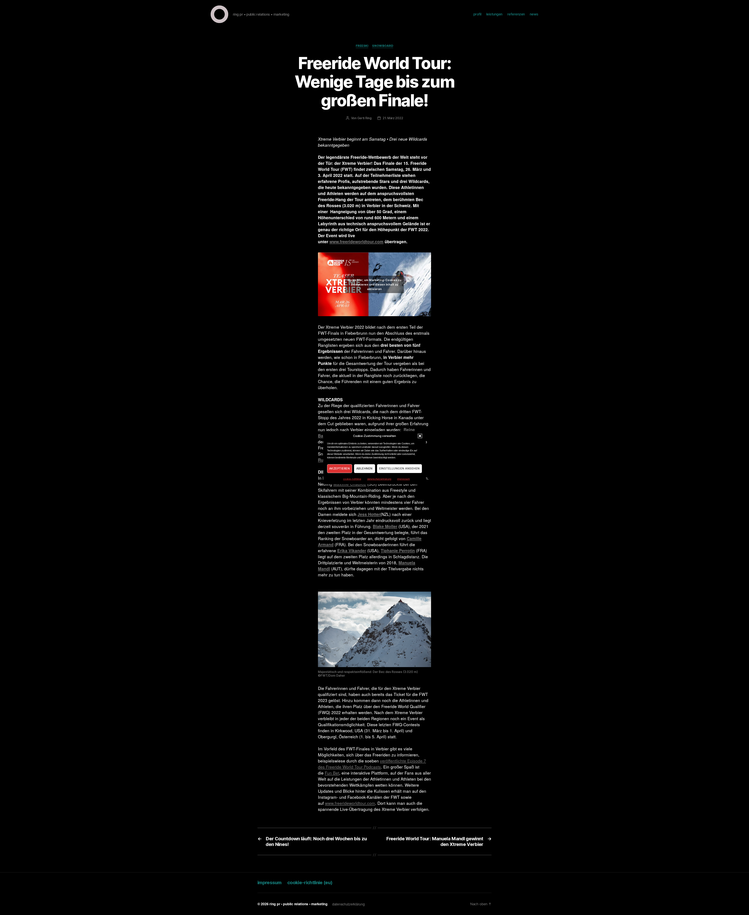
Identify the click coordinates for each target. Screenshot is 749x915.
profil (477, 14)
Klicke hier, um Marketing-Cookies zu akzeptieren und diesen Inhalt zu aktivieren (375, 284)
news (534, 14)
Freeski (362, 46)
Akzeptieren (339, 468)
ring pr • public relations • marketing (298, 903)
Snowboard (382, 46)
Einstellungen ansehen (399, 468)
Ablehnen (364, 468)
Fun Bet (332, 773)
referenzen (516, 14)
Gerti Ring (364, 118)
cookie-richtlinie (352, 478)
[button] (420, 436)
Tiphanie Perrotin (398, 550)
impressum (403, 478)
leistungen (494, 14)
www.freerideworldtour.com (356, 241)
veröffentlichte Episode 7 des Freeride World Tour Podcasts (372, 764)
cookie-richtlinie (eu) (309, 882)
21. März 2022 (393, 118)
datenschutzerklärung (379, 478)
